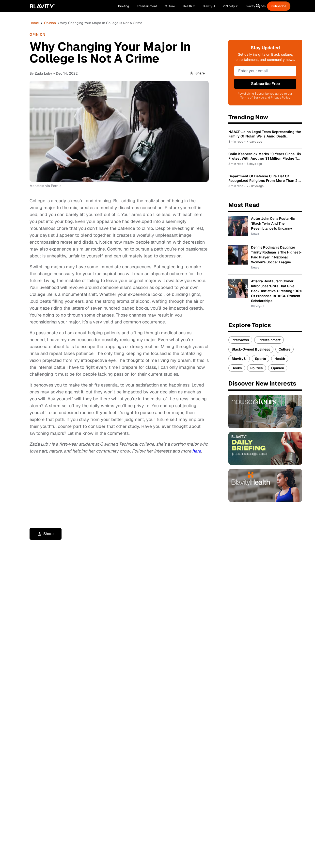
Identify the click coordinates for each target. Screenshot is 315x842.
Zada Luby (43, 73)
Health (279, 358)
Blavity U (239, 358)
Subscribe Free (265, 83)
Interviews (240, 340)
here (196, 451)
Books (237, 368)
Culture (284, 349)
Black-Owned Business (251, 349)
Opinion (50, 23)
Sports (260, 358)
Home (34, 23)
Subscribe (278, 6)
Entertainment (269, 340)
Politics (256, 368)
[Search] (258, 6)
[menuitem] (189, 6)
